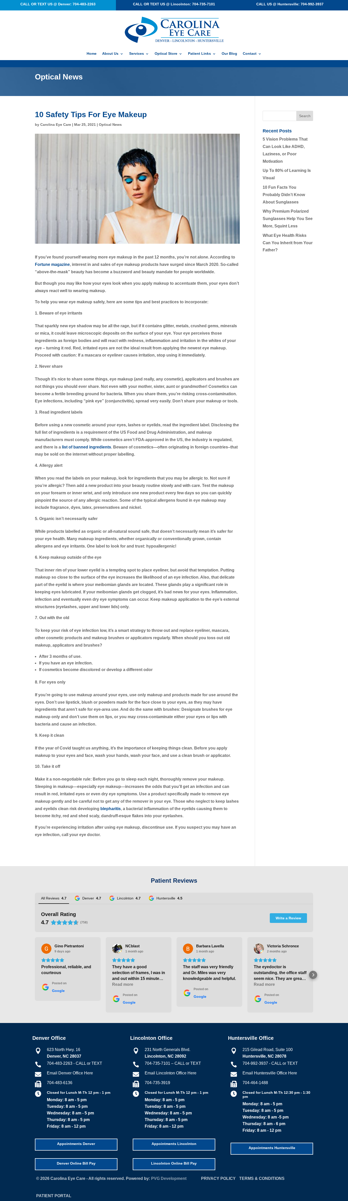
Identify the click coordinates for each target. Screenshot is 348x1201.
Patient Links (199, 54)
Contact (250, 54)
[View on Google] (46, 949)
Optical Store (166, 54)
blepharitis (110, 809)
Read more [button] (122, 984)
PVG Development (168, 1178)
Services (136, 54)
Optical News (110, 124)
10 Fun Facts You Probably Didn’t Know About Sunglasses (284, 194)
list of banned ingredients (86, 447)
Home (92, 54)
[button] (35, 975)
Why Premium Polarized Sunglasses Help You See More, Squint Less (288, 218)
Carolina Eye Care (55, 124)
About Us (110, 54)
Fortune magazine (52, 264)
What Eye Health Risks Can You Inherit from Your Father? (288, 242)
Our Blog (229, 54)
